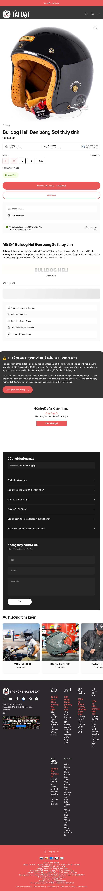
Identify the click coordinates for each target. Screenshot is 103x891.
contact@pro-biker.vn (15, 704)
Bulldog (6, 125)
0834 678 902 (80, 729)
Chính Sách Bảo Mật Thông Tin (67, 801)
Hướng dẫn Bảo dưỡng (21, 334)
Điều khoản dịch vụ (53, 886)
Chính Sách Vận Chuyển (67, 788)
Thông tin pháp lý (68, 832)
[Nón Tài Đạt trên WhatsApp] (22, 712)
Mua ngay (51, 195)
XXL (41, 161)
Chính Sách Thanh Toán (67, 778)
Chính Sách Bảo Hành (67, 814)
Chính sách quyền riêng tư (24, 886)
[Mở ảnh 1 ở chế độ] (95, 27)
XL (31, 161)
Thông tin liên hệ (82, 886)
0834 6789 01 (13, 707)
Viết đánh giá (51, 423)
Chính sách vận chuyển (68, 886)
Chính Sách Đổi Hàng (67, 824)
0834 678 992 (66, 740)
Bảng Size (96, 155)
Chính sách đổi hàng (40, 886)
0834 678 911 (54, 802)
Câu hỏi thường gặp (27, 466)
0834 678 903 (94, 744)
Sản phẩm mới (51, 3)
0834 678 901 (54, 733)
